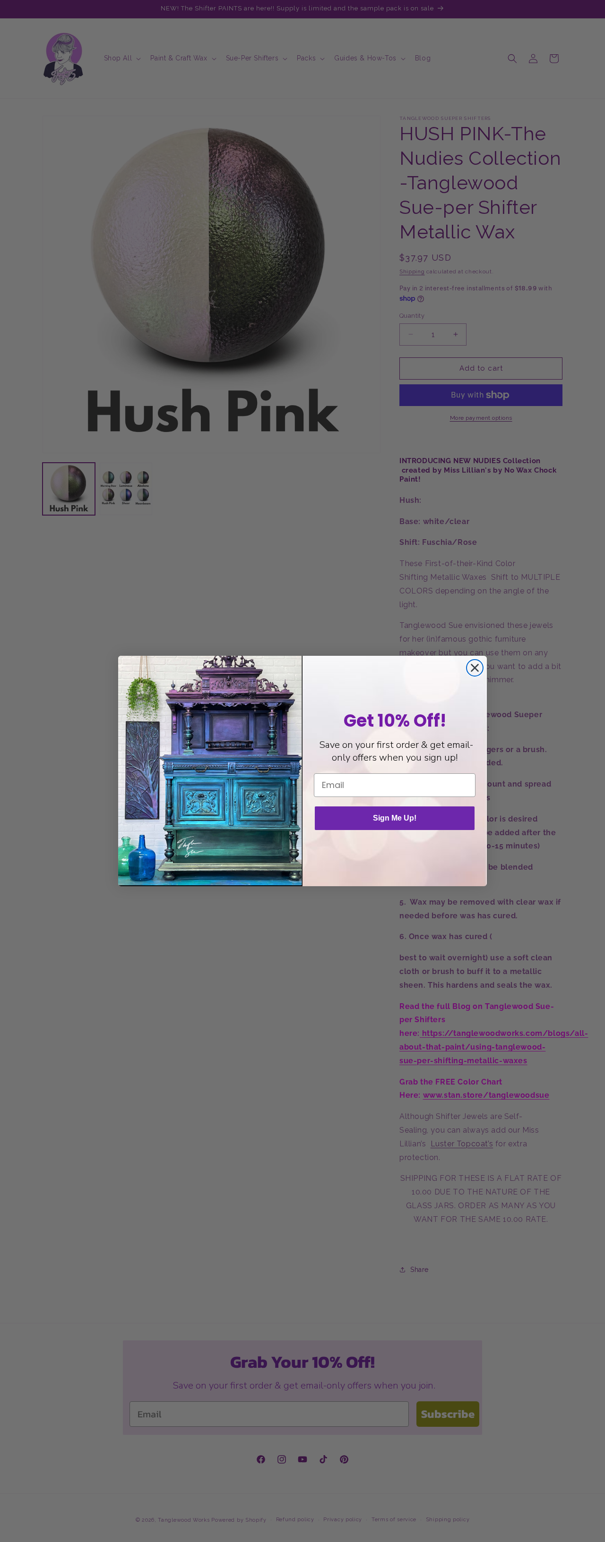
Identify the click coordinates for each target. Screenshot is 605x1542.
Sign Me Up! (394, 818)
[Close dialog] (475, 668)
